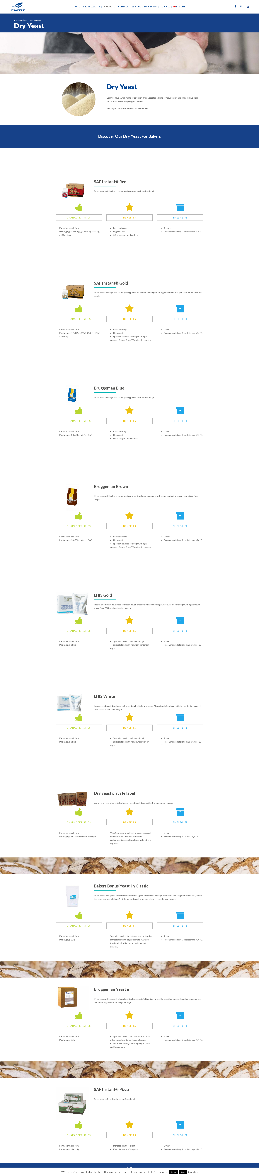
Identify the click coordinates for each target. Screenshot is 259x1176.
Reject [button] (183, 1172)
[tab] (79, 217)
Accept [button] (173, 1172)
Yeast (31, 20)
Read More (193, 1172)
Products (23, 20)
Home (16, 20)
